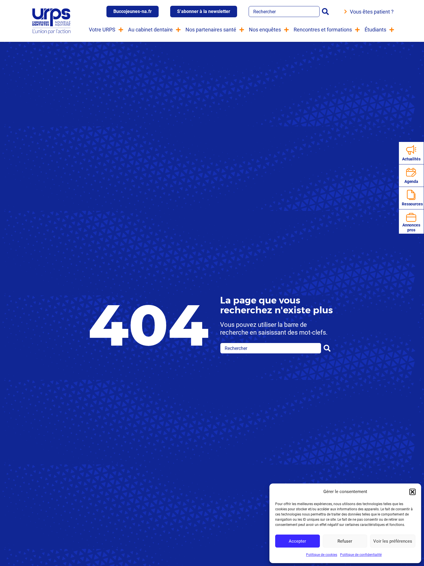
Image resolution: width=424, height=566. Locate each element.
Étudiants (375, 30)
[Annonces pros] (411, 217)
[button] (412, 492)
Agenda (411, 181)
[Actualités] (411, 150)
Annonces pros (411, 227)
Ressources (412, 204)
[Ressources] (411, 195)
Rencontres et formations (323, 30)
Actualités (411, 159)
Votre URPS (102, 30)
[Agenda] (411, 172)
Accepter (297, 541)
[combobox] (284, 11)
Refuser (344, 541)
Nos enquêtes (265, 30)
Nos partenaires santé (210, 30)
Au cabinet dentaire (150, 30)
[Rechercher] (326, 11)
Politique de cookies (321, 555)
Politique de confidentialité (361, 555)
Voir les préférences (392, 541)
